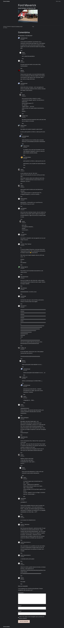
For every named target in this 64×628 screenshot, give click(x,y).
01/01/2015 (22, 579)
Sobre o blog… (58, 1)
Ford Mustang (17, 26)
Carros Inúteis (6, 1)
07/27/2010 (25, 158)
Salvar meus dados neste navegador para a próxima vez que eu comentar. (31, 617)
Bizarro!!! (13, 26)
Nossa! (21, 26)
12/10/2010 (22, 543)
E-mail (20, 611)
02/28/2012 (22, 564)
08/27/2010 (22, 525)
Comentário (21, 592)
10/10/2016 (24, 117)
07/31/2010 (22, 517)
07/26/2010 (22, 39)
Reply (21, 50)
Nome (20, 605)
